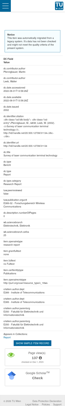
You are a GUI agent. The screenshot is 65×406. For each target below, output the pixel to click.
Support (57, 404)
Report (7, 337)
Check (37, 378)
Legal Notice (31, 404)
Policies (46, 404)
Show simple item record (32, 343)
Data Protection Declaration (47, 401)
